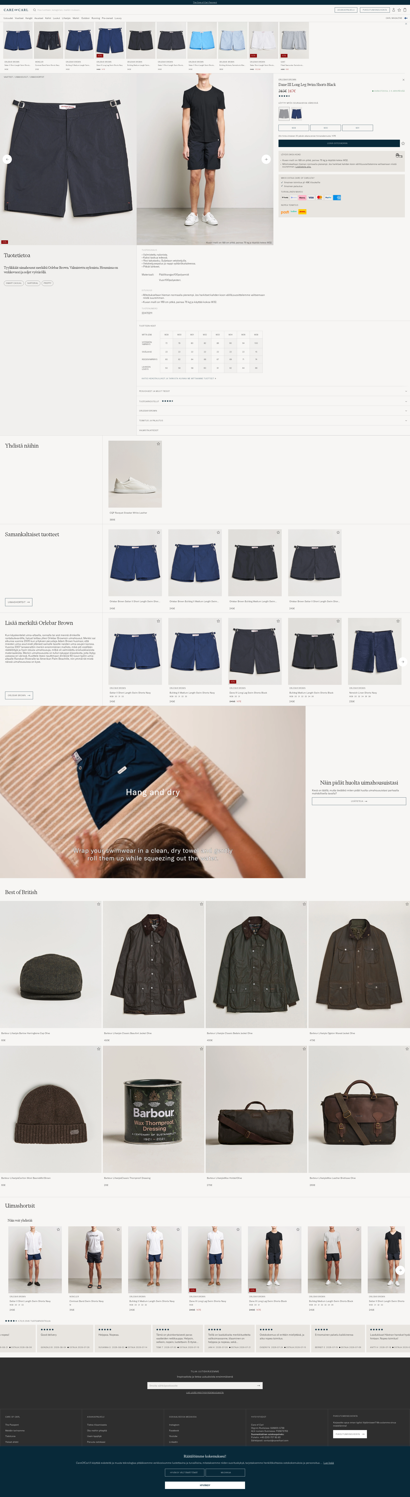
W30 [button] (326, 128)
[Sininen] (296, 114)
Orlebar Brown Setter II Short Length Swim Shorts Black (314, 601)
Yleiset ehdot (11, 1441)
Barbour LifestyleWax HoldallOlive (224, 1178)
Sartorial (32, 283)
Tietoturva (10, 1436)
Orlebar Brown (11, 62)
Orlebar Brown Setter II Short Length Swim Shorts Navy (135, 601)
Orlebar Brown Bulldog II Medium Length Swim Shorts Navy (193, 601)
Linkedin (173, 1441)
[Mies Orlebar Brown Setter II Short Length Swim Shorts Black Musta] (171, 40)
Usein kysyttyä (94, 1436)
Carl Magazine (394, 18)
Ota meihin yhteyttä (97, 1430)
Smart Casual (14, 283)
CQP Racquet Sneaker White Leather (128, 512)
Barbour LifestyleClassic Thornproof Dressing (127, 1178)
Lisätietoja (357, 801)
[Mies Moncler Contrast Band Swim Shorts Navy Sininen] (48, 40)
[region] (205, 1338)
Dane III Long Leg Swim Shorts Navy (110, 65)
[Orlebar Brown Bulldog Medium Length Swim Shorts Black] (255, 598)
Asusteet (38, 18)
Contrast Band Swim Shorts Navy (47, 65)
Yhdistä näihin (22, 445)
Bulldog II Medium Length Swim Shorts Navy (77, 65)
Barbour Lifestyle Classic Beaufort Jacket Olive (128, 1033)
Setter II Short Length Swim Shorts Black (170, 65)
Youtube (173, 1436)
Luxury (118, 18)
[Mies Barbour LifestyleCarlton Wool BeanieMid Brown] (51, 1109)
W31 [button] (357, 128)
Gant (283, 62)
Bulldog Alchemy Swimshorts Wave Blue (232, 65)
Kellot (48, 18)
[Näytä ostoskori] (404, 10)
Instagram (174, 1424)
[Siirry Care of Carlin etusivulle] (16, 10)
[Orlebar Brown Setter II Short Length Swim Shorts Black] (315, 598)
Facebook (174, 1430)
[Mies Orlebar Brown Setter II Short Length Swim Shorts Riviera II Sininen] (202, 40)
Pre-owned (107, 18)
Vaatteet (19, 18)
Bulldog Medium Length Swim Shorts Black (138, 65)
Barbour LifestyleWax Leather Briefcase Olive (333, 1178)
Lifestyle (66, 18)
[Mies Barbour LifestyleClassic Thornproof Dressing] (153, 1109)
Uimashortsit (37, 77)
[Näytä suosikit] (399, 10)
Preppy (47, 283)
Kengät (29, 18)
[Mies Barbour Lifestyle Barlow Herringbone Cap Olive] (51, 964)
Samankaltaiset (32, 534)
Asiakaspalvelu (346, 10)
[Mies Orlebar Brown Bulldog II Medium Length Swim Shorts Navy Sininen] (79, 40)
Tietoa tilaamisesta (97, 1424)
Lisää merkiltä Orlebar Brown (39, 623)
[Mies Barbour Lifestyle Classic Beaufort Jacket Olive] (153, 964)
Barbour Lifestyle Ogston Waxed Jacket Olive (332, 1033)
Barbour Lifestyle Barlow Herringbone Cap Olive (25, 1033)
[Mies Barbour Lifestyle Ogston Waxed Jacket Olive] (359, 964)
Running (96, 18)
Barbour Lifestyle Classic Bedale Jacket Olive (229, 1033)
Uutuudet (8, 18)
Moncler (39, 62)
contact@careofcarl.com (276, 1440)
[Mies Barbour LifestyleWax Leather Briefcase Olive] (359, 1109)
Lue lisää (329, 1462)
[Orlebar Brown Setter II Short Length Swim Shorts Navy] (135, 598)
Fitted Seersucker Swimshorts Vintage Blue (291, 65)
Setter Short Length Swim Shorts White (262, 65)
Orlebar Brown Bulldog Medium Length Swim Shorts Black (252, 601)
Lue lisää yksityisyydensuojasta (205, 1393)
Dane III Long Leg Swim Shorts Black (248, 692)
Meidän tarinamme (15, 1430)
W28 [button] (294, 128)
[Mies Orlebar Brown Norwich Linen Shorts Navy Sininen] (375, 651)
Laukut (56, 18)
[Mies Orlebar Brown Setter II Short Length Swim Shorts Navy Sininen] (18, 40)
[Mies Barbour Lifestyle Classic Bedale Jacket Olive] (256, 964)
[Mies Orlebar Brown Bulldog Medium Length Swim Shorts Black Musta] (141, 40)
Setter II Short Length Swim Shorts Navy (16, 65)
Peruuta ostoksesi (96, 1441)
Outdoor (85, 18)
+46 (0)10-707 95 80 (270, 1437)
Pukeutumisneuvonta (375, 10)
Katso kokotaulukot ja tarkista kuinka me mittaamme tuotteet (178, 378)
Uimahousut (21, 77)
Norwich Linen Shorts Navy (363, 692)
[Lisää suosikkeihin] (157, 444)
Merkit (76, 18)
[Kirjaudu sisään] (394, 10)
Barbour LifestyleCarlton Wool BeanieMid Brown (26, 1178)
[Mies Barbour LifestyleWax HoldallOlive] (256, 1109)
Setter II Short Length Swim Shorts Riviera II (201, 65)
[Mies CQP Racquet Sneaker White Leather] (135, 474)
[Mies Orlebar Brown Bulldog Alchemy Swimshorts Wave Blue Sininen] (233, 40)
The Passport (12, 1424)
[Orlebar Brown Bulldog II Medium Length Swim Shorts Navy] (195, 598)
